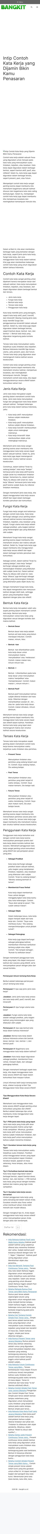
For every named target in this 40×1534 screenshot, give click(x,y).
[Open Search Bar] (31, 7)
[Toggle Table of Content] (16, 1227)
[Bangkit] (13, 7)
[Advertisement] (20, 34)
